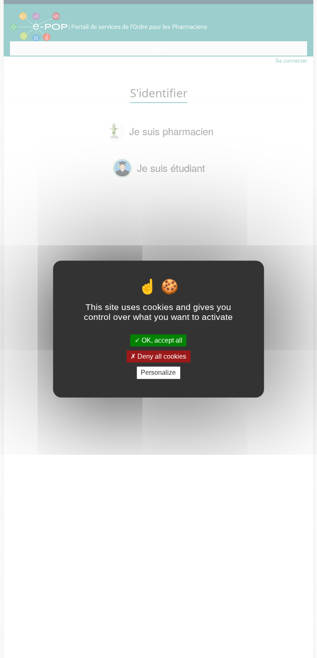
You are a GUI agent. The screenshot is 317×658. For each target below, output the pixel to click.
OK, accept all (161, 340)
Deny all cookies (161, 356)
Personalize (158, 372)
